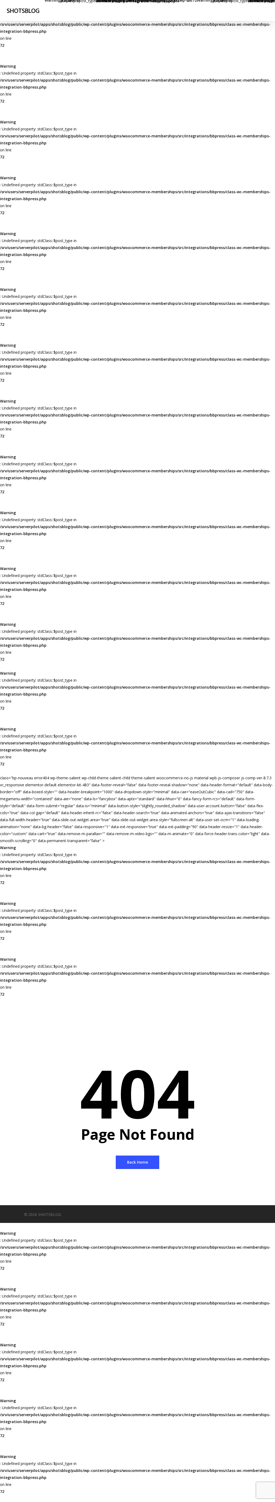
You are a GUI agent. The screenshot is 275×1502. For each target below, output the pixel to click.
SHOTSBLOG (23, 10)
